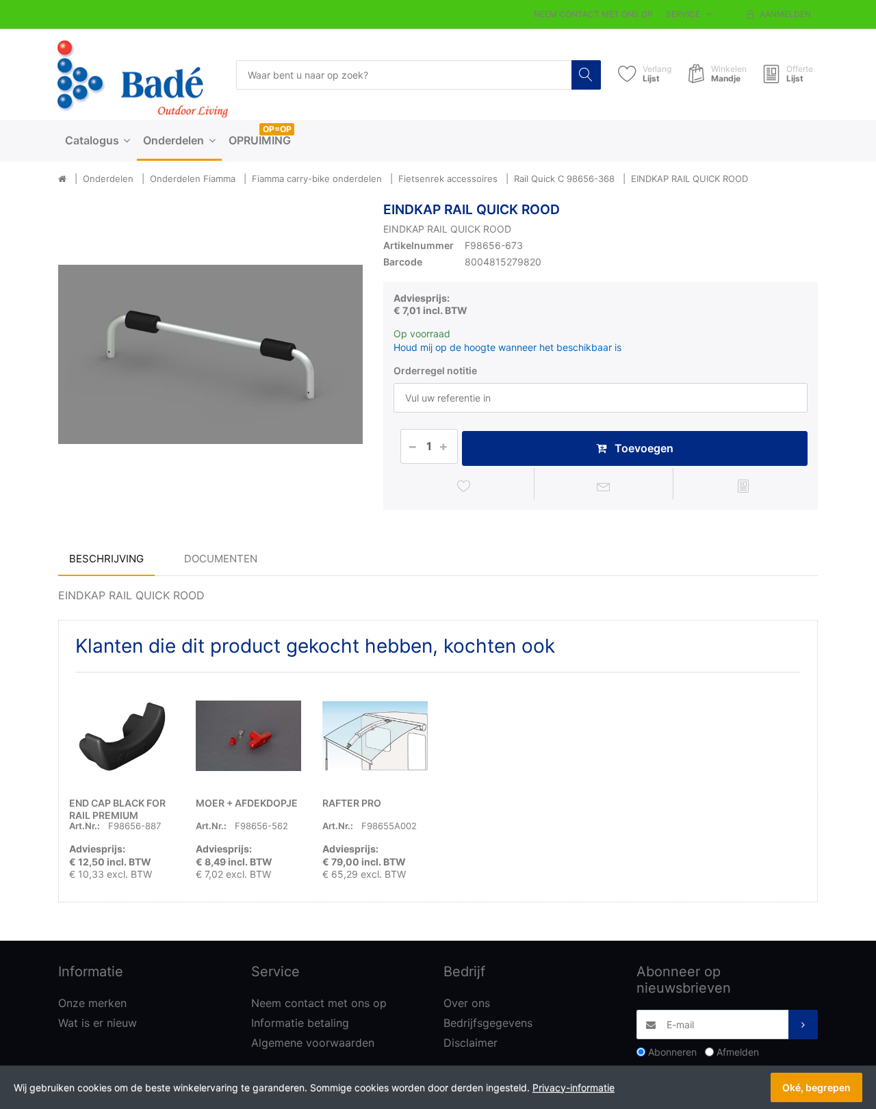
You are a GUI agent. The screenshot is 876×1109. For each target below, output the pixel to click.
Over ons (466, 1003)
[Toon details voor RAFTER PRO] (375, 735)
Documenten (220, 558)
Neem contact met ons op (593, 14)
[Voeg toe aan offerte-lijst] (743, 485)
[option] (210, 354)
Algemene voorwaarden (312, 1042)
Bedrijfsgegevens (487, 1023)
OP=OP (277, 129)
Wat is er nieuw (97, 1023)
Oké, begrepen (816, 1087)
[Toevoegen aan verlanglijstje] (464, 485)
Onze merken (92, 1003)
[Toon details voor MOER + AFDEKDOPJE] (248, 735)
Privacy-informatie (573, 1087)
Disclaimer (470, 1042)
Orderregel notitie (435, 370)
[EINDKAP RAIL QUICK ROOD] (210, 354)
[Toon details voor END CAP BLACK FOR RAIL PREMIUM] (122, 735)
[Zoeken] (586, 75)
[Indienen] (803, 1024)
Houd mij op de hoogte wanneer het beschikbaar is (507, 347)
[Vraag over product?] (604, 485)
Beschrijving (106, 558)
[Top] (62, 179)
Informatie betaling (300, 1023)
